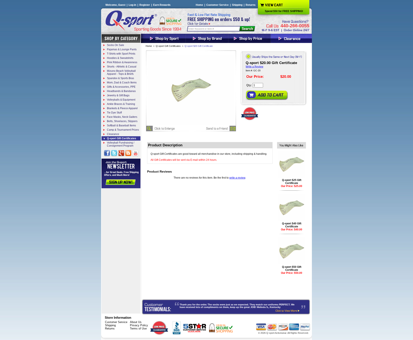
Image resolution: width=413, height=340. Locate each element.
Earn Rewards (162, 4)
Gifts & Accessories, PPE (121, 86)
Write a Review (254, 66)
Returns (251, 4)
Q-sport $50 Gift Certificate (291, 268)
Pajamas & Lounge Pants (122, 49)
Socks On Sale (115, 45)
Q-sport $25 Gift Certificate (291, 182)
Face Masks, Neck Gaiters (122, 116)
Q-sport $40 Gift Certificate (291, 225)
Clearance (113, 134)
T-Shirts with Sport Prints (121, 53)
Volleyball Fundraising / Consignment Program (120, 144)
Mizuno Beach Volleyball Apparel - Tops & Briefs (121, 72)
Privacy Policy (139, 325)
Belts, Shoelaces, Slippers (122, 121)
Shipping (237, 4)
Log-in (132, 4)
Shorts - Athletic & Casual (121, 66)
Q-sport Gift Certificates (168, 46)
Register (144, 4)
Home (199, 4)
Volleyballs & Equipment (121, 99)
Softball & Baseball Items (121, 125)
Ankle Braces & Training (121, 104)
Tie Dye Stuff (114, 112)
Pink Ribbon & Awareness (122, 62)
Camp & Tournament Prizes (123, 129)
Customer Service (217, 4)
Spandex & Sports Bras (120, 78)
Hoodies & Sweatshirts (120, 58)
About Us (136, 322)
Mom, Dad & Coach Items (122, 82)
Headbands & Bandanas (121, 91)
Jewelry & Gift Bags (118, 95)
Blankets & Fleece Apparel (122, 108)
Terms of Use (138, 328)
